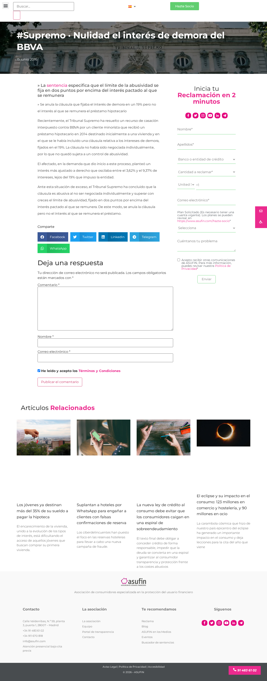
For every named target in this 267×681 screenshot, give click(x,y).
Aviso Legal (110, 666)
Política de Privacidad (132, 666)
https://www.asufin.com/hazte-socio (203, 221)
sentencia (57, 85)
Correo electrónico (54, 351)
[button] (5, 5)
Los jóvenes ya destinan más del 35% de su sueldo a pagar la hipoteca (42, 511)
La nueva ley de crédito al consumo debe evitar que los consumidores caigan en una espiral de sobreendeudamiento (163, 517)
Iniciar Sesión (155, 4)
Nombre (46, 336)
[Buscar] (16, 15)
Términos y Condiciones (100, 371)
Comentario (48, 285)
